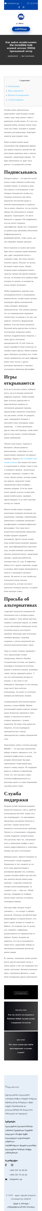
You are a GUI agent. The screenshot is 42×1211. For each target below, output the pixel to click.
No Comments (28, 56)
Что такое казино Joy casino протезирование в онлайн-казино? (21, 1048)
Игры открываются (15, 91)
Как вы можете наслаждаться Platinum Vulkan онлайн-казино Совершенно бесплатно (21, 1019)
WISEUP (27, 1199)
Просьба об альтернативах (18, 95)
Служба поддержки (16, 100)
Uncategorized (21, 993)
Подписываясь (14, 86)
